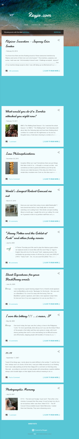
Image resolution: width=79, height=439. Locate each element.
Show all (57, 32)
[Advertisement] (71, 59)
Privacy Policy (49, 25)
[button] (58, 40)
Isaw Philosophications (20, 153)
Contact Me (36, 25)
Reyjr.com (39, 15)
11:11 (8, 352)
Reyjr (35, 434)
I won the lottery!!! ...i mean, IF (27, 316)
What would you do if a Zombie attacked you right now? (25, 113)
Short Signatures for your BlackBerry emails (22, 277)
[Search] (76, 5)
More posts (32, 424)
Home (26, 25)
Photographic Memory (20, 389)
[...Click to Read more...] (51, 71)
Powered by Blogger (40, 430)
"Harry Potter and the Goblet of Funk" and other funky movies (26, 235)
